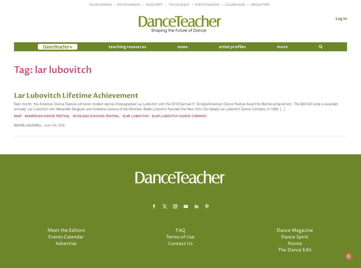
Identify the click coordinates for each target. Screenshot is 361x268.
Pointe (295, 244)
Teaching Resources (127, 46)
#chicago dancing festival (96, 116)
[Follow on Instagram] (175, 206)
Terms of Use (180, 237)
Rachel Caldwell (27, 125)
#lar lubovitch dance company (179, 116)
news (182, 46)
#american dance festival (47, 116)
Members (47, 46)
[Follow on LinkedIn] (196, 206)
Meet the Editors (66, 230)
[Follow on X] (164, 206)
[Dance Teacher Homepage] (180, 24)
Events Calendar (207, 4)
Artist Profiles (232, 46)
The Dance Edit (179, 4)
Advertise (66, 244)
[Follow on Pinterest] (207, 206)
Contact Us (180, 244)
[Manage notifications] (348, 256)
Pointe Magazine (128, 4)
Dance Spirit (154, 4)
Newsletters (260, 4)
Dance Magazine (100, 4)
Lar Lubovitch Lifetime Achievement (76, 95)
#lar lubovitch (136, 116)
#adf (18, 116)
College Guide (235, 4)
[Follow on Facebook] (154, 206)
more (282, 46)
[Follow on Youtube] (186, 206)
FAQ (180, 230)
